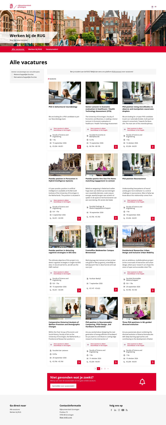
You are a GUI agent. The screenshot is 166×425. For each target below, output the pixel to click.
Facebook (111, 410)
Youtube (123, 410)
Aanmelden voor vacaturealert (63, 386)
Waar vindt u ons (66, 417)
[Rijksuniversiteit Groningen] (20, 6)
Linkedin (115, 410)
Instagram (119, 410)
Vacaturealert (52, 49)
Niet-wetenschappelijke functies (25, 77)
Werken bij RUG (35, 49)
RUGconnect (117, 72)
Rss (127, 410)
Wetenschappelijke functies (24, 74)
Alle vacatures (18, 49)
